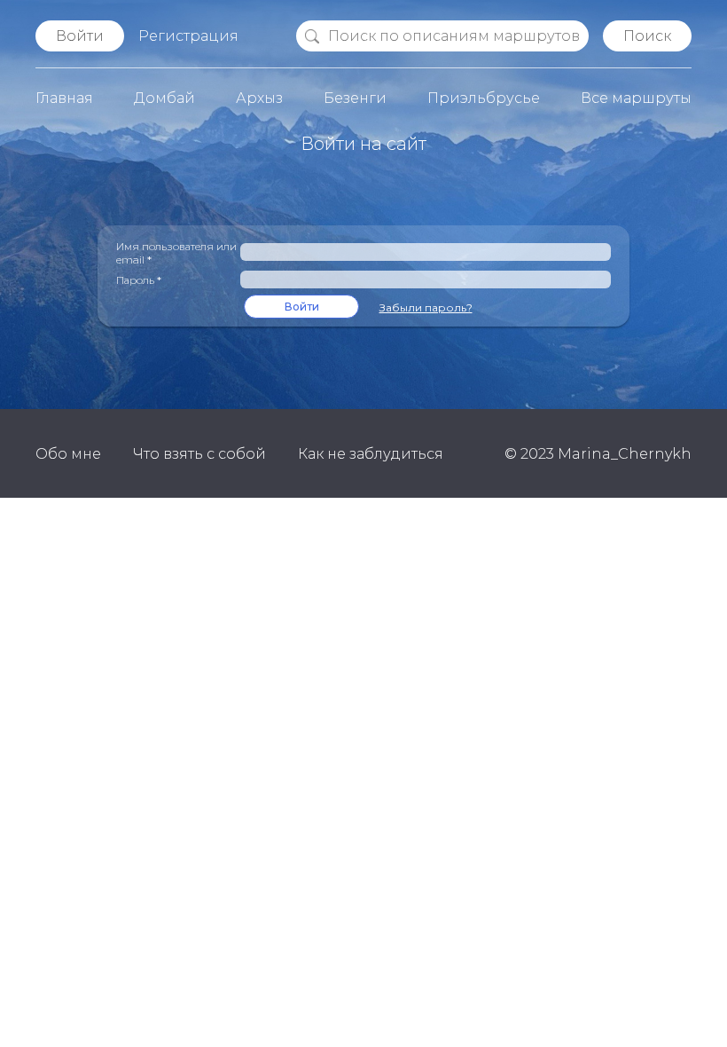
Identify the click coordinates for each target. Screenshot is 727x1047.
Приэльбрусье (483, 98)
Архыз (259, 98)
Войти (80, 36)
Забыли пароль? (426, 307)
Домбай (164, 98)
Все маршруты (636, 98)
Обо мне (68, 453)
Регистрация (188, 36)
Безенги (355, 98)
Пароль (138, 280)
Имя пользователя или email (176, 253)
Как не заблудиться (370, 453)
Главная (64, 98)
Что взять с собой (199, 453)
